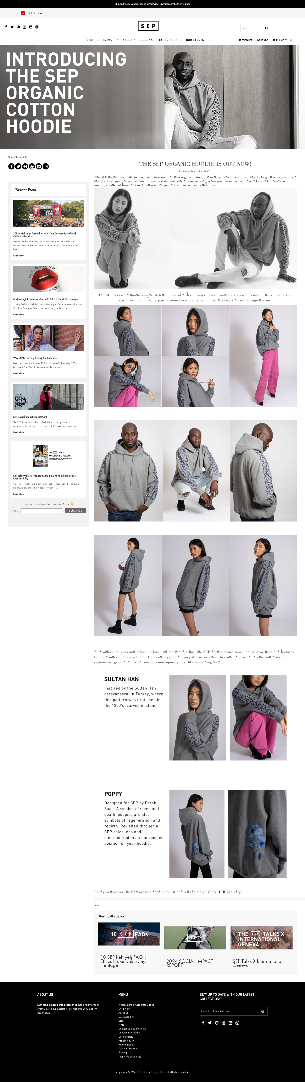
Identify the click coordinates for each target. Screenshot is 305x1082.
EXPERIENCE (168, 39)
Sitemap (123, 1052)
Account (262, 39)
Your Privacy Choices (129, 1056)
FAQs (121, 1024)
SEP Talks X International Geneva (258, 963)
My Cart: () (283, 39)
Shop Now (124, 1008)
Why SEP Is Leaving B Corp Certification (35, 358)
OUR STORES (195, 39)
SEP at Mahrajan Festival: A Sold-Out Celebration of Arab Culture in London (45, 235)
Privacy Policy (126, 1040)
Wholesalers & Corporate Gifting (136, 1004)
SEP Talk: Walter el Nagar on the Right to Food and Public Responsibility (44, 477)
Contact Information (129, 1032)
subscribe (75, 510)
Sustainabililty (126, 1016)
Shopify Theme (159, 1072)
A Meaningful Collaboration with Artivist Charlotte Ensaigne (45, 299)
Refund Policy (126, 1044)
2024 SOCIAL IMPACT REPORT (189, 963)
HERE (222, 892)
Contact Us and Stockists (132, 1028)
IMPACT (108, 39)
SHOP (91, 39)
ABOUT (127, 39)
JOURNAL (147, 39)
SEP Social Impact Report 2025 (30, 417)
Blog (121, 1020)
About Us (123, 1012)
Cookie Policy (125, 1036)
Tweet (96, 905)
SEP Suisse (142, 1072)
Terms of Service (127, 1048)
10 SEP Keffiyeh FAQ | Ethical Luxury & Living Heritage (123, 961)
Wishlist (247, 39)
